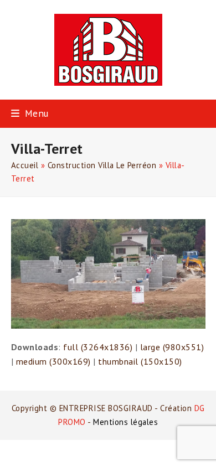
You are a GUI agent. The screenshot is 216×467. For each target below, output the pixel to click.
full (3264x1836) (97, 346)
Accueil (25, 165)
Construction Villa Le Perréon (102, 165)
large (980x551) (172, 346)
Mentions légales (125, 422)
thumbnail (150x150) (140, 361)
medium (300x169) (53, 361)
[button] (30, 113)
